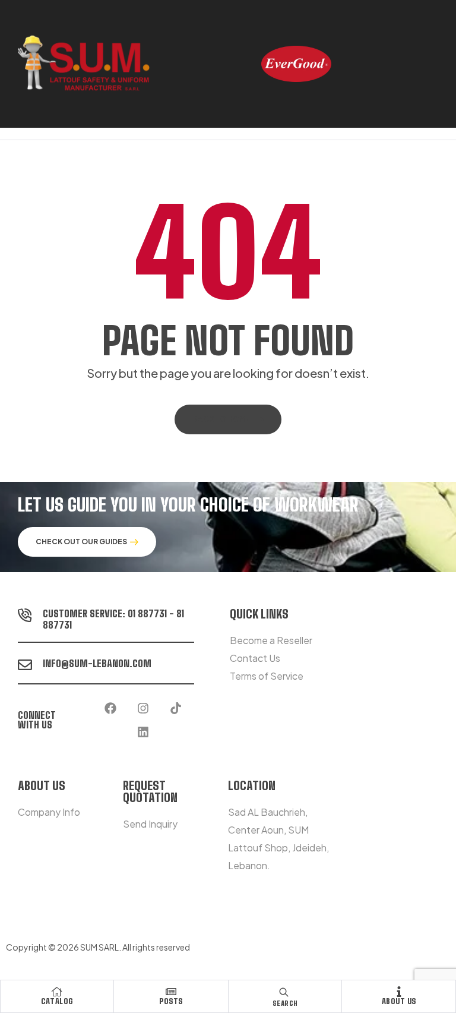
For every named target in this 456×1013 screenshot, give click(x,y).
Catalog (57, 1001)
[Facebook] (110, 708)
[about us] (399, 991)
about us (399, 1001)
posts (171, 1001)
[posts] (171, 991)
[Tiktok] (176, 708)
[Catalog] (57, 991)
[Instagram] (143, 708)
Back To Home (221, 419)
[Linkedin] (143, 732)
